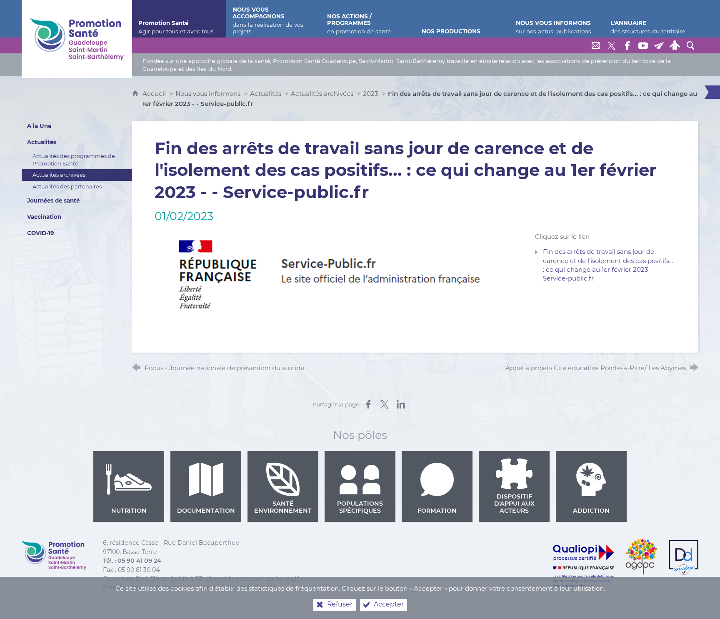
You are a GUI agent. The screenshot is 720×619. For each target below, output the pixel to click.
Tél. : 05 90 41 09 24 (132, 560)
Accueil (155, 94)
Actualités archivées (322, 94)
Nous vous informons (207, 94)
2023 (370, 94)
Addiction (591, 510)
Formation (437, 510)
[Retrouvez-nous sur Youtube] (643, 45)
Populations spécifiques (360, 507)
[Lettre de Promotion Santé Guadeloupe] (659, 45)
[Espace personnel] (674, 45)
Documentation (206, 510)
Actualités (265, 94)
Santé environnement (283, 507)
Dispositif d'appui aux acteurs (514, 503)
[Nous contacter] (595, 45)
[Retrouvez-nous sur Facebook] (627, 45)
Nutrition (129, 510)
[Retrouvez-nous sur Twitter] (611, 45)
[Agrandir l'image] (337, 273)
